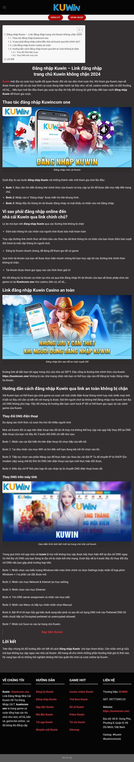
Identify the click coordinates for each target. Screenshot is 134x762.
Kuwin (6, 81)
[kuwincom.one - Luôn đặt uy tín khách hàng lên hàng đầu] (67, 7)
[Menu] (4, 7)
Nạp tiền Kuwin (51, 632)
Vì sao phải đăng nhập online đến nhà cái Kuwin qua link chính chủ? (46, 41)
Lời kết (10, 59)
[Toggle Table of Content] (78, 30)
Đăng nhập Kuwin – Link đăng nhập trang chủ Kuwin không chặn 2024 (44, 34)
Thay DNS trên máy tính (27, 55)
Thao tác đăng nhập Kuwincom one (30, 38)
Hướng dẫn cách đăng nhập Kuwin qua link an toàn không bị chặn (45, 49)
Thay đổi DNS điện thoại (27, 52)
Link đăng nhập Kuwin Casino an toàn (31, 45)
